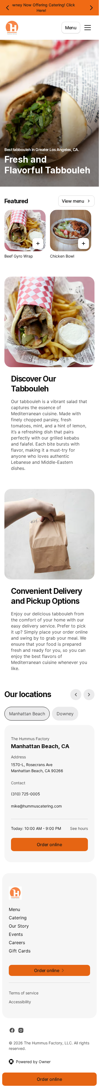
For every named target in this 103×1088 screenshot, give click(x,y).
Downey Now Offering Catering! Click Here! (41, 7)
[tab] (27, 714)
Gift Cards (19, 951)
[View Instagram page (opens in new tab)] (21, 1030)
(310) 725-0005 (25, 795)
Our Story (19, 926)
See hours (79, 828)
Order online (49, 844)
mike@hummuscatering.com (36, 807)
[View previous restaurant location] (75, 694)
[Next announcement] (91, 7)
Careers (17, 942)
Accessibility (20, 1001)
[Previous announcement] (7, 7)
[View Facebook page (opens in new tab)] (12, 1030)
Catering (18, 917)
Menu (71, 27)
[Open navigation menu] (87, 27)
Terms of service (23, 993)
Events (16, 934)
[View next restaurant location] (88, 694)
